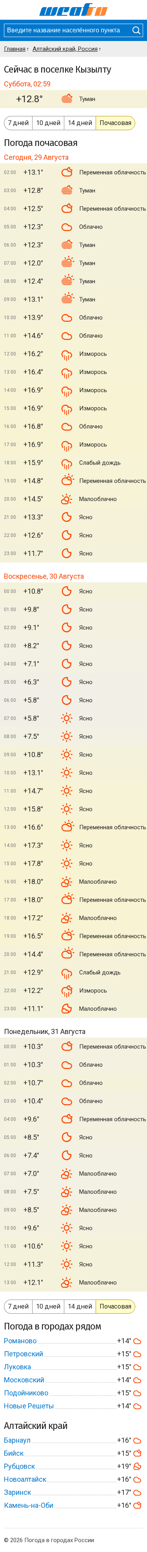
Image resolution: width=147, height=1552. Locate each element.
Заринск (17, 1492)
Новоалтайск (25, 1479)
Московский (24, 1380)
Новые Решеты (29, 1406)
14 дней (80, 123)
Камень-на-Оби (28, 1505)
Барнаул (17, 1440)
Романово (20, 1341)
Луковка (17, 1367)
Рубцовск (19, 1466)
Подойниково (26, 1393)
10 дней (48, 123)
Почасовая (115, 123)
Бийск (14, 1453)
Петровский (23, 1354)
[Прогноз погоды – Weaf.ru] (73, 10)
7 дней (18, 123)
